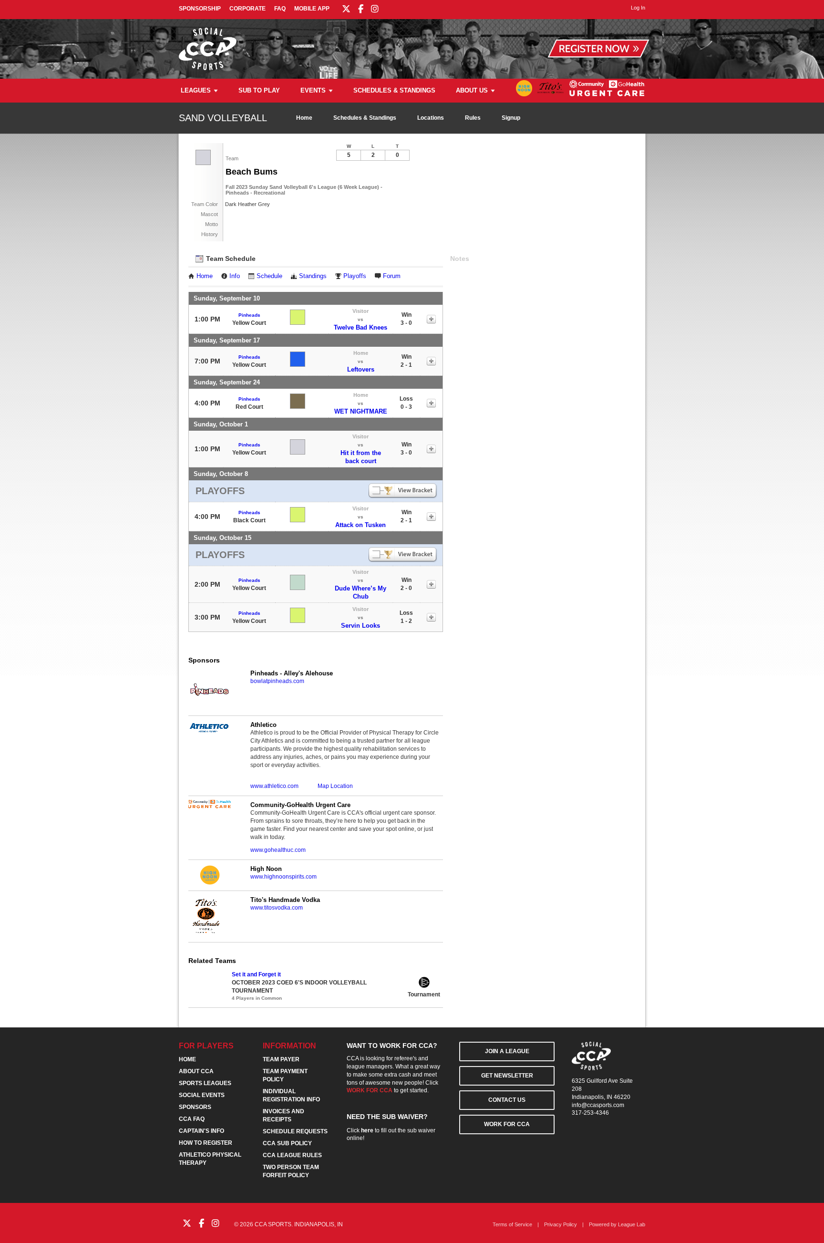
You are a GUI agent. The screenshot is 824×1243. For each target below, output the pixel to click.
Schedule (269, 276)
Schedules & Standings (394, 90)
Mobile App (312, 8)
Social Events (202, 1095)
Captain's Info (201, 1131)
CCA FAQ (192, 1119)
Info (234, 276)
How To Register (205, 1142)
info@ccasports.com (598, 1105)
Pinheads (249, 315)
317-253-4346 (590, 1112)
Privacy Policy (560, 1224)
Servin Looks (360, 625)
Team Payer (281, 1059)
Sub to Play (259, 90)
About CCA (196, 1071)
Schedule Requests (295, 1131)
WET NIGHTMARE (360, 411)
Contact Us (506, 1100)
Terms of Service (512, 1224)
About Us (472, 90)
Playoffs (354, 276)
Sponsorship (200, 8)
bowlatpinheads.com (277, 681)
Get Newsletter (507, 1075)
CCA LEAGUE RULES (292, 1155)
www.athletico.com (274, 786)
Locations (430, 117)
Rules (473, 117)
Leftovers (360, 369)
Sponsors (195, 1107)
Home (304, 117)
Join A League (507, 1051)
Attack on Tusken (360, 524)
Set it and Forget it (256, 974)
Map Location (335, 786)
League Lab (631, 1224)
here (367, 1130)
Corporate (247, 8)
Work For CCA (507, 1124)
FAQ (280, 8)
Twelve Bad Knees (360, 327)
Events (313, 90)
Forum (392, 276)
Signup (511, 117)
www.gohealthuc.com (278, 850)
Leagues (196, 90)
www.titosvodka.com (276, 907)
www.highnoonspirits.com (283, 876)
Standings (313, 276)
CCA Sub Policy (287, 1143)
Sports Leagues (205, 1083)
